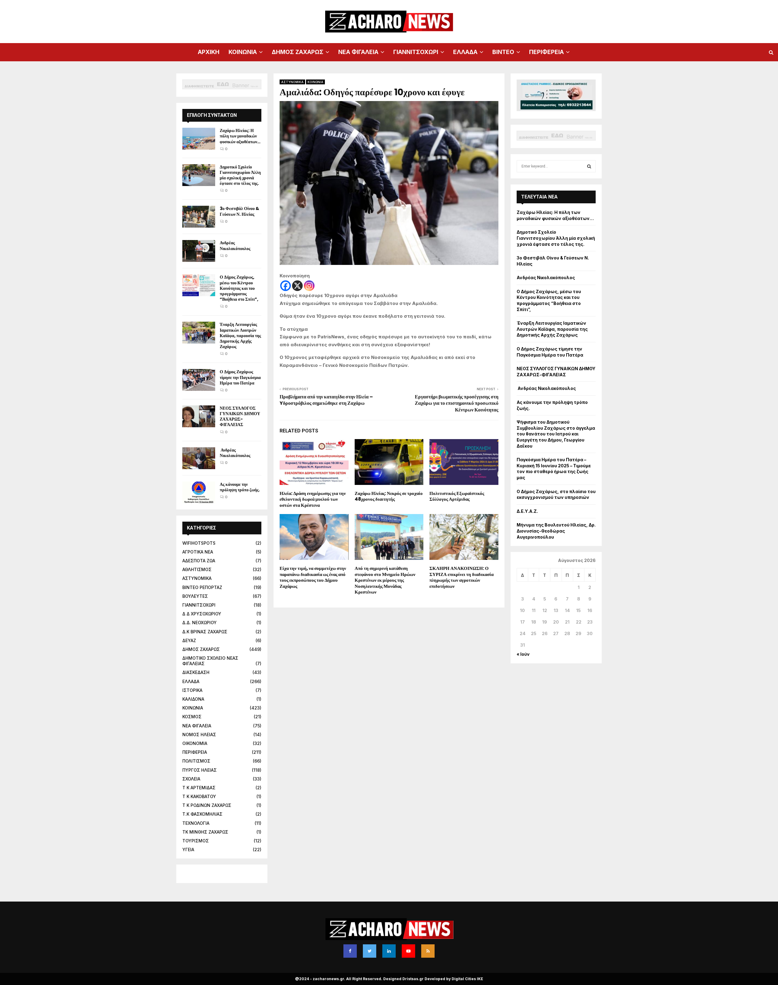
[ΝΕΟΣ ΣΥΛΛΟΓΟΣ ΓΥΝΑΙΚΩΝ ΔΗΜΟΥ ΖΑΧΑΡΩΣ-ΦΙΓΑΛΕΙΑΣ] (198, 416)
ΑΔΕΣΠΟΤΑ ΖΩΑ (198, 560)
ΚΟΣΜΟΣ (191, 716)
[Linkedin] (389, 951)
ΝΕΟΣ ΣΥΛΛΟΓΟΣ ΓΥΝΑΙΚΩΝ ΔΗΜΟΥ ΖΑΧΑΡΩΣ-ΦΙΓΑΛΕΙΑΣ (240, 416)
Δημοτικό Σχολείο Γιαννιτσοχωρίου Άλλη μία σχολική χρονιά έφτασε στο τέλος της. (240, 175)
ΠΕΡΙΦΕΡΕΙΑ (546, 52)
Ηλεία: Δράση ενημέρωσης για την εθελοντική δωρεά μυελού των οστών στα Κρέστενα (313, 499)
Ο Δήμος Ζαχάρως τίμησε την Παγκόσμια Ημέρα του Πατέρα (240, 377)
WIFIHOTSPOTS (198, 543)
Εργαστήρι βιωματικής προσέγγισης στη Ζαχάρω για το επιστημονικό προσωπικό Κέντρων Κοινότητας (456, 403)
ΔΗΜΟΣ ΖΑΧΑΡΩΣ (297, 52)
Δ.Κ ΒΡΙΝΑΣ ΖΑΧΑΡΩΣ (204, 631)
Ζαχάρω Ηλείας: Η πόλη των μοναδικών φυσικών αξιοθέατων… (240, 135)
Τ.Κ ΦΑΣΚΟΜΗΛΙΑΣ (202, 814)
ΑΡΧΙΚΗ (208, 52)
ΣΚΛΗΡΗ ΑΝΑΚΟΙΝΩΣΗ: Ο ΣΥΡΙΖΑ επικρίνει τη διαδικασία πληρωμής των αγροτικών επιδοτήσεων (461, 577)
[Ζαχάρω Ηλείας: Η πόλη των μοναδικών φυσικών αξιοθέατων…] (198, 139)
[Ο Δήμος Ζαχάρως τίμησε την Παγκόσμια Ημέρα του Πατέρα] (198, 380)
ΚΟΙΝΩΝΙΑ (243, 52)
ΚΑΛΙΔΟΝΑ (193, 699)
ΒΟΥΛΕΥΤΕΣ (195, 596)
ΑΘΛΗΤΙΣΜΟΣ (197, 569)
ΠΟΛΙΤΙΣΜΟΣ (196, 760)
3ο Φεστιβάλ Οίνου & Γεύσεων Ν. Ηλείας (239, 211)
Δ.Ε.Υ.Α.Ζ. (527, 511)
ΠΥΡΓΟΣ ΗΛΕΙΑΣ (199, 770)
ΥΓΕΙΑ (188, 849)
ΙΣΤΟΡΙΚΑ (192, 690)
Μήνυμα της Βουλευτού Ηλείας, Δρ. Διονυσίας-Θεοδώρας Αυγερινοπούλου (556, 530)
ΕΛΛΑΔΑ (465, 52)
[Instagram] (309, 285)
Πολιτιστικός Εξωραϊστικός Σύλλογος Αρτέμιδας (456, 496)
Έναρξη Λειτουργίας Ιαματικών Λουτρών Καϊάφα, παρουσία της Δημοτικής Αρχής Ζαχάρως (240, 335)
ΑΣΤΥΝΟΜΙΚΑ (292, 82)
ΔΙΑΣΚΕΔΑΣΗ (195, 672)
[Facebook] (285, 285)
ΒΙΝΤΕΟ (503, 52)
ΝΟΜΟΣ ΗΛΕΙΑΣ (199, 734)
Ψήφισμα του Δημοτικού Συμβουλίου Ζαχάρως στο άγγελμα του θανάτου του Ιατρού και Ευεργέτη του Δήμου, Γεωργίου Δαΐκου (556, 433)
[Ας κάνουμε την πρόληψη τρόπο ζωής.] (198, 492)
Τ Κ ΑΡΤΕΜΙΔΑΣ (198, 787)
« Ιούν (523, 654)
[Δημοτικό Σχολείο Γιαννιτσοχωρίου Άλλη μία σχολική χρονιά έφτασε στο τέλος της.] (198, 175)
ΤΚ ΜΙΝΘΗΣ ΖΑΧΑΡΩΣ (205, 831)
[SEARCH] (589, 166)
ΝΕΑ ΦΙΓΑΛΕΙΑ (358, 52)
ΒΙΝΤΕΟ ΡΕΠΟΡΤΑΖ (202, 587)
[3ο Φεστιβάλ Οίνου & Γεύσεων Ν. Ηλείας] (198, 217)
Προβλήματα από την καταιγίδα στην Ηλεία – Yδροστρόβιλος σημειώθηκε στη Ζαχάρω (326, 400)
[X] (297, 285)
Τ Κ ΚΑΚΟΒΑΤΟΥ (199, 796)
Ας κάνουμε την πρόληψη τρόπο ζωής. (240, 487)
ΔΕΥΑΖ (189, 640)
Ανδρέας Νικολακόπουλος (235, 245)
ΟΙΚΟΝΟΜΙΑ (194, 743)
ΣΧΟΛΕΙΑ (191, 778)
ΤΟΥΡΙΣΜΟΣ (195, 840)
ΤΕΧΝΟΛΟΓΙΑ (195, 823)
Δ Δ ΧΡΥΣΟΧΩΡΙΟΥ (201, 613)
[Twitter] (369, 951)
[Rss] (428, 951)
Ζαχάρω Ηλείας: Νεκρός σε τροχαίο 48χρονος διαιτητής (389, 496)
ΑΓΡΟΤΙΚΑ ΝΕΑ (197, 551)
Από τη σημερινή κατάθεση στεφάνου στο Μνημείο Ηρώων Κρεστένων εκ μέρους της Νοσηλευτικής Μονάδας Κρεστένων (385, 580)
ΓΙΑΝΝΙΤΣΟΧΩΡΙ (415, 52)
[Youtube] (408, 951)
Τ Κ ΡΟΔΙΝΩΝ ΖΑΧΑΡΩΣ (206, 805)
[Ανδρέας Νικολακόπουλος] (198, 251)
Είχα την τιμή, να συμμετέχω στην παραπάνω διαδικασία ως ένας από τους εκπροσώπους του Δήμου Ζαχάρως (313, 577)
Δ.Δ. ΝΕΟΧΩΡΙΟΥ (199, 622)
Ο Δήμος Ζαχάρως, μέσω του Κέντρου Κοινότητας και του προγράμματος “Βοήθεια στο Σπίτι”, (239, 288)
